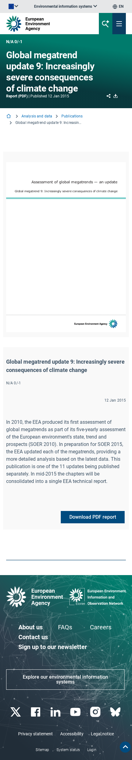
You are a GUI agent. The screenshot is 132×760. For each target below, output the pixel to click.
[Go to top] (125, 747)
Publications (72, 116)
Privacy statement (35, 733)
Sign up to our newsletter (52, 647)
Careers (100, 627)
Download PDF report (92, 517)
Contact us (33, 637)
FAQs (65, 627)
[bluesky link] (116, 712)
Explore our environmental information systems (65, 679)
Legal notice (102, 733)
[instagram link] (96, 712)
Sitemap (42, 750)
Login (91, 750)
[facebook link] (36, 712)
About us (30, 627)
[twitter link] (16, 712)
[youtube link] (76, 712)
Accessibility (71, 733)
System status (68, 750)
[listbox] (65, 6)
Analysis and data (36, 116)
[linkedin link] (56, 712)
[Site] (44, 23)
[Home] (9, 116)
